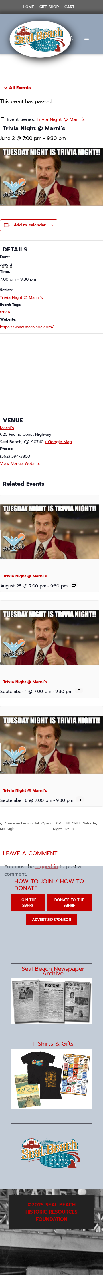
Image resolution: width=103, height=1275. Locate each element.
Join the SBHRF (28, 902)
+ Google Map (58, 442)
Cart (69, 7)
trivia (5, 312)
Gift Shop (49, 7)
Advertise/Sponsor (51, 919)
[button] (71, 38)
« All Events (17, 87)
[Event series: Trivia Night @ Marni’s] (74, 585)
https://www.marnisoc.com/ (27, 327)
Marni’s (7, 428)
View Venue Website (20, 464)
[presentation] (49, 532)
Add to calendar (30, 225)
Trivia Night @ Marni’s (21, 298)
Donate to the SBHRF (69, 902)
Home (28, 7)
